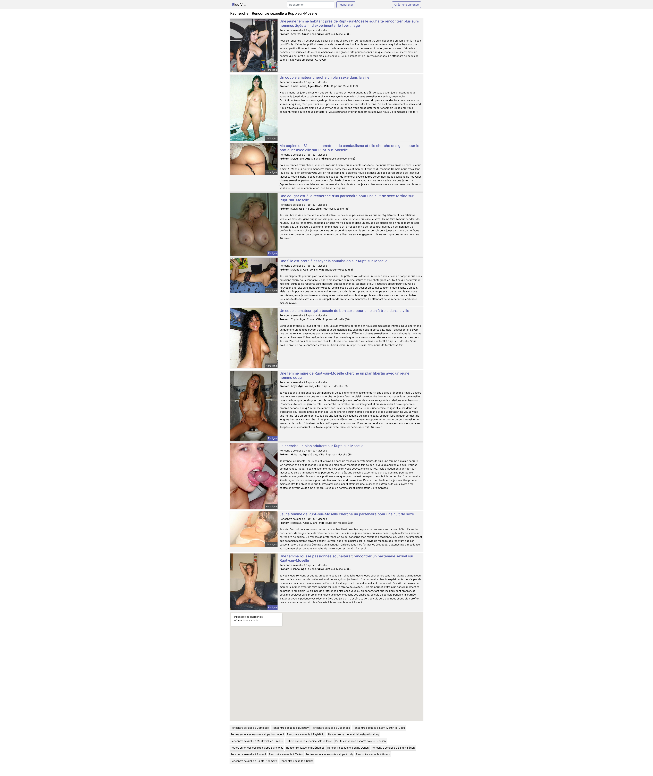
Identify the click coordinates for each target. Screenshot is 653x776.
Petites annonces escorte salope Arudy (329, 754)
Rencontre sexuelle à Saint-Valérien (393, 747)
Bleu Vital (239, 5)
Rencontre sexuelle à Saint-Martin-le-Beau (379, 727)
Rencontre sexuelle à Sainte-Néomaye (254, 761)
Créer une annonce (406, 4)
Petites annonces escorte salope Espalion (360, 741)
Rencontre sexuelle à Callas (296, 761)
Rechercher (346, 4)
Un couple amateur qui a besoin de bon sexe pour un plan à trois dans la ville (344, 310)
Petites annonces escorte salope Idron (309, 741)
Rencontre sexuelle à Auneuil (248, 754)
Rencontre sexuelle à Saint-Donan (348, 747)
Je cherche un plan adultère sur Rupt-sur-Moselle (321, 446)
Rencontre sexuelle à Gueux (373, 754)
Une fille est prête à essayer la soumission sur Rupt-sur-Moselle (333, 261)
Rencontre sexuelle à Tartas (286, 754)
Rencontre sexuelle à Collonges (331, 727)
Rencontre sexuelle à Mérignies (305, 747)
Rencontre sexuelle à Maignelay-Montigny (353, 734)
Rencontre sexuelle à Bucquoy (290, 727)
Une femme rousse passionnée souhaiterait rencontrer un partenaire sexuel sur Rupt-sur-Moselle (346, 558)
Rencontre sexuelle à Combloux (250, 727)
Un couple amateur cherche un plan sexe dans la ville (324, 77)
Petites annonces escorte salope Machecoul (257, 734)
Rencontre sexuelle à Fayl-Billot (306, 734)
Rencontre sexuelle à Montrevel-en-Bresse (257, 741)
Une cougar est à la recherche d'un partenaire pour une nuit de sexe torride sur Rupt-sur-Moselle (347, 198)
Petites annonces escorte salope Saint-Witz (257, 747)
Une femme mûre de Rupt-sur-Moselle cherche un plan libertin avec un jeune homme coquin (344, 375)
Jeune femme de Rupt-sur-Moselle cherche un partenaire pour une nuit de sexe (347, 514)
